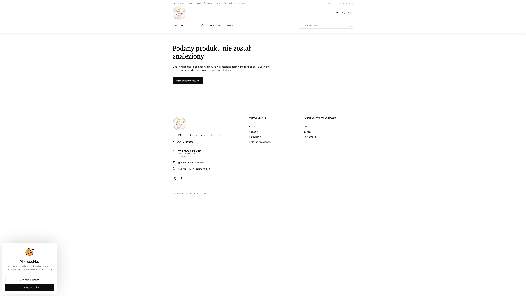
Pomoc (334, 3)
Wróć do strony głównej (188, 80)
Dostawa (308, 126)
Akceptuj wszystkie (29, 287)
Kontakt (253, 131)
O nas (252, 126)
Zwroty (307, 131)
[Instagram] (175, 178)
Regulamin (348, 3)
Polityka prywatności (260, 142)
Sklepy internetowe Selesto (201, 193)
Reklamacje (310, 137)
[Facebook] (181, 178)
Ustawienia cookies (29, 279)
